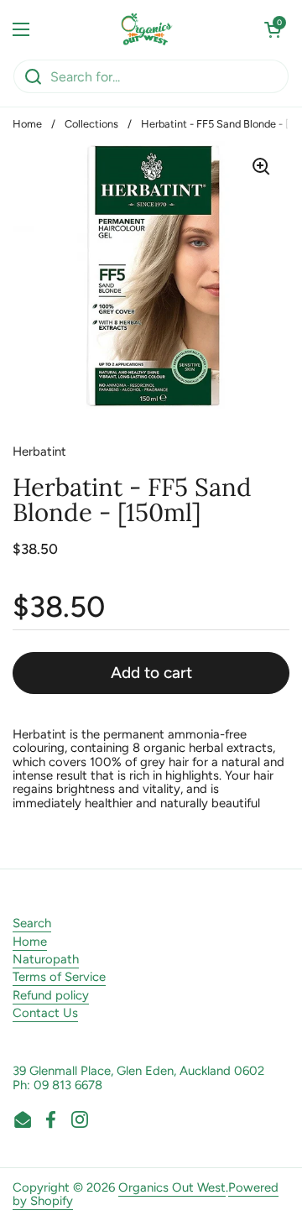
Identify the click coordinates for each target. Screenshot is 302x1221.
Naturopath (46, 959)
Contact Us (45, 1012)
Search (32, 923)
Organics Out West (172, 1187)
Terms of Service (59, 976)
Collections (91, 123)
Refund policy (51, 995)
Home (27, 123)
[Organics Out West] (147, 29)
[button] (272, 29)
